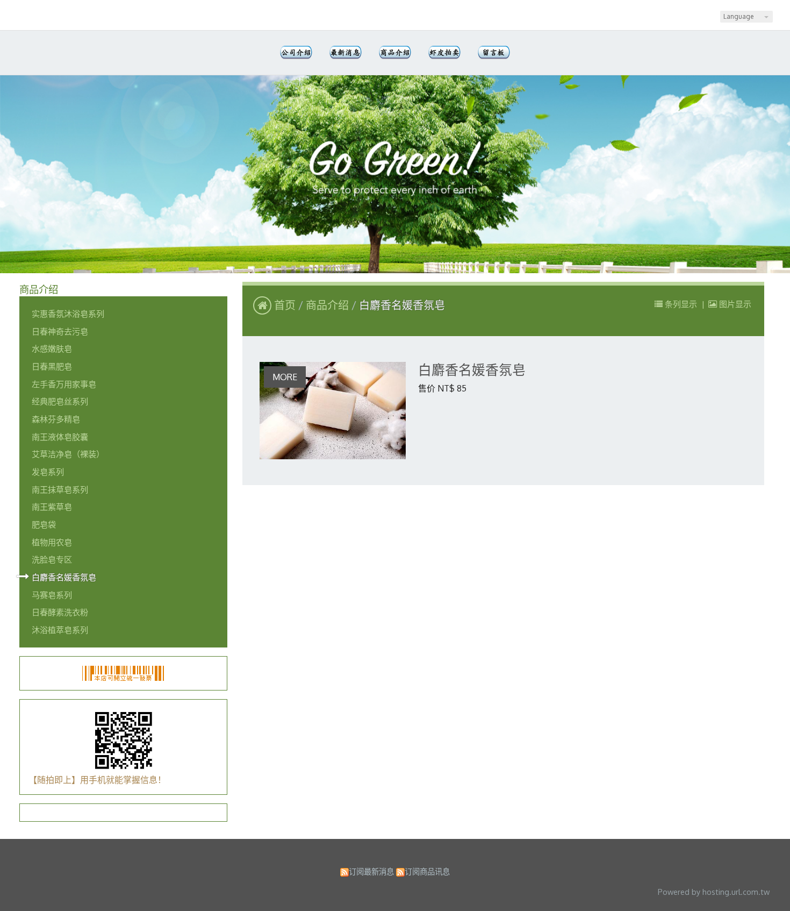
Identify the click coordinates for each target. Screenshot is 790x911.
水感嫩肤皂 (52, 348)
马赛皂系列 (52, 594)
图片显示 (734, 304)
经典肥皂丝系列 (60, 401)
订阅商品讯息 (427, 871)
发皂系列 (48, 471)
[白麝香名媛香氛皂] (333, 410)
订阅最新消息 (371, 871)
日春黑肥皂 (52, 366)
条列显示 (681, 304)
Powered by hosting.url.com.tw (714, 891)
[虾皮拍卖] (444, 52)
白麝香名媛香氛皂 (64, 577)
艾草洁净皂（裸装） (68, 454)
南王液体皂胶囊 (60, 436)
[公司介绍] (296, 52)
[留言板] (494, 52)
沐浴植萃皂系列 (60, 629)
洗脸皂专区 (52, 559)
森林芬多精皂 (56, 419)
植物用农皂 (52, 542)
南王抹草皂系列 (60, 489)
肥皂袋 (44, 524)
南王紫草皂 (52, 506)
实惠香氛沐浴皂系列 (68, 313)
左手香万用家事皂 (64, 384)
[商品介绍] (395, 52)
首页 (285, 305)
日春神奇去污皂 (60, 331)
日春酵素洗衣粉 (60, 612)
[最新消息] (345, 52)
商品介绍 (328, 305)
